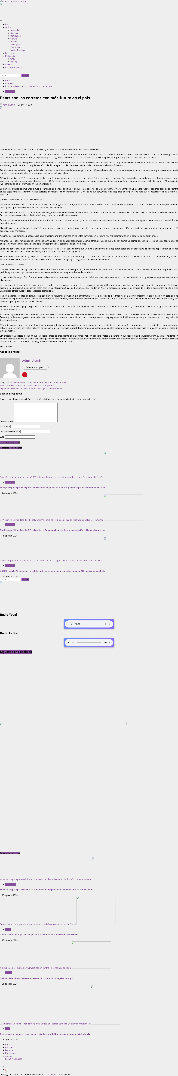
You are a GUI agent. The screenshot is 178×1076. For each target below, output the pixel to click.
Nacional (14, 33)
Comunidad (15, 36)
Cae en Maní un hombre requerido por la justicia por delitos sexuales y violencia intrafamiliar (45, 1023)
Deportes (9, 53)
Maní (7, 1028)
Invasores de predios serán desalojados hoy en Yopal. (31, 388)
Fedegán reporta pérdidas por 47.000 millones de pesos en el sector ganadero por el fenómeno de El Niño (51, 477)
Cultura (13, 39)
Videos (13, 62)
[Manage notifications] (6, 1070)
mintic (47, 382)
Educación (15, 47)
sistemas (54, 382)
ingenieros (38, 382)
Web (2, 436)
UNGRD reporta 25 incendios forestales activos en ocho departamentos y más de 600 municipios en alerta (51, 560)
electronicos (19, 382)
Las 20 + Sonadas (13, 67)
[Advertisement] (60, 16)
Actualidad (15, 30)
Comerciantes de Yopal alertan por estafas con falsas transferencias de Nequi (38, 924)
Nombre (5, 426)
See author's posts (35, 367)
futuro (29, 382)
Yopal (8, 929)
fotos (12, 59)
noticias (8, 27)
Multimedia (10, 56)
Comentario (6, 421)
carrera (9, 382)
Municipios (15, 44)
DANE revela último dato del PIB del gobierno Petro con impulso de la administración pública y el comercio (51, 519)
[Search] (1, 72)
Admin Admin (9, 104)
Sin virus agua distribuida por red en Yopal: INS (27, 385)
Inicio (7, 24)
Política (8, 972)
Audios (8, 64)
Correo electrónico (10, 431)
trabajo (63, 382)
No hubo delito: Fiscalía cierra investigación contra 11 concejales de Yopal (35, 967)
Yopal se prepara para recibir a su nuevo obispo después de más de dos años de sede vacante (45, 879)
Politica (13, 41)
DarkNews (51, 1074)
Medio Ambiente (18, 50)
